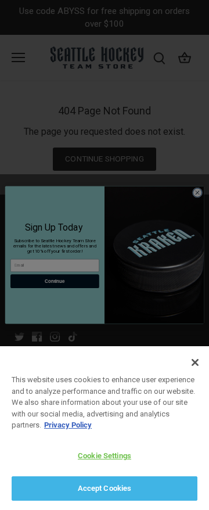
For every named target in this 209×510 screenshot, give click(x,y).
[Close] (195, 362)
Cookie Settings (104, 455)
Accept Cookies (105, 488)
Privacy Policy (68, 425)
